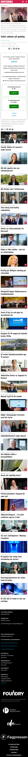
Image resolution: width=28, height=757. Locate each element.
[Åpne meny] (23, 2)
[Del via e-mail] (16, 49)
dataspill (15, 123)
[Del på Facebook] (9, 49)
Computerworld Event (7, 649)
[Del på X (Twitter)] (11, 49)
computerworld (6, 123)
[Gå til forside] (10, 2)
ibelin (21, 123)
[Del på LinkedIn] (14, 49)
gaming (13, 121)
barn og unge (21, 121)
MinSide (14, 115)
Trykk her (3, 683)
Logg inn (14, 61)
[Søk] (26, 1)
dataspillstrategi (7, 126)
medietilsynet (5, 121)
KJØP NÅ (14, 93)
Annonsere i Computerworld (9, 646)
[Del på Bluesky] (19, 49)
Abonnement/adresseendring (9, 643)
